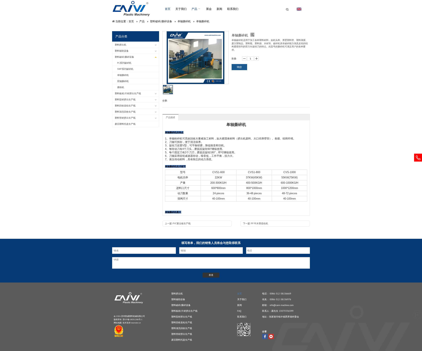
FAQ (239, 310)
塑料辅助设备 (122, 50)
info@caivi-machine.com (282, 305)
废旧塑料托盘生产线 (125, 123)
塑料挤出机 (120, 44)
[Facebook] (265, 336)
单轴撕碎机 (123, 75)
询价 (239, 67)
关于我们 (241, 299)
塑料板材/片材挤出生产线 (128, 93)
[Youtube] (271, 336)
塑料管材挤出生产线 (125, 117)
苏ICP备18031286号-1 (132, 319)
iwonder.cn (136, 322)
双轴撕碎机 (123, 81)
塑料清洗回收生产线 (125, 111)
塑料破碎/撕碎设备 (124, 56)
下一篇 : (255, 223)
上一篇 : (178, 223)
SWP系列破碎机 (125, 68)
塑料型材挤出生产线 (125, 99)
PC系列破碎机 (124, 62)
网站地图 (118, 322)
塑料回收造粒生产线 (125, 105)
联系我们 (241, 316)
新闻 (239, 305)
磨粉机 (120, 87)
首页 (239, 293)
